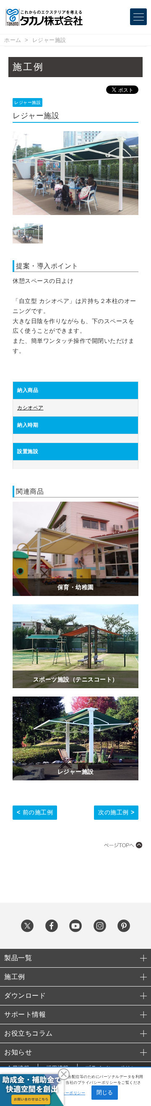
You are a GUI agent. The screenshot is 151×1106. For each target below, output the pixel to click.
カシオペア (30, 408)
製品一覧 (18, 957)
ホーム (12, 40)
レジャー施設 (49, 40)
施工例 (14, 976)
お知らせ (18, 1052)
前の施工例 (38, 812)
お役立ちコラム (28, 1033)
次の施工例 (113, 812)
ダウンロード (25, 995)
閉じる (104, 1092)
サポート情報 (25, 1014)
